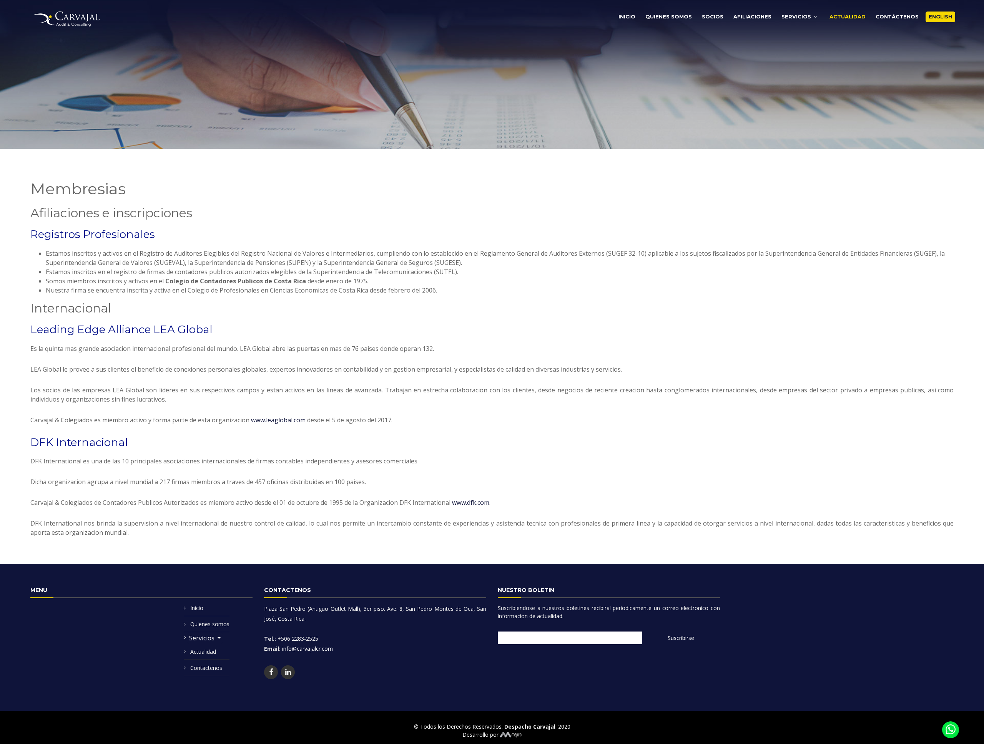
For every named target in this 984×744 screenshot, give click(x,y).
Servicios (796, 16)
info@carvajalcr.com (307, 648)
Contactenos (206, 667)
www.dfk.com (470, 502)
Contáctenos (897, 16)
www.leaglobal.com (278, 420)
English (940, 16)
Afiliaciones (752, 16)
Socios (712, 16)
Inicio (626, 16)
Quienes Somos (668, 16)
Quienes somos (209, 624)
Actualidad (847, 16)
